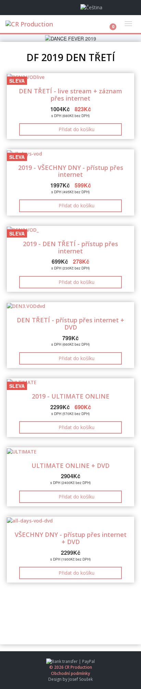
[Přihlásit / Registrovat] (126, 7)
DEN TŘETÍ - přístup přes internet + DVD (70, 323)
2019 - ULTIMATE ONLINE (71, 396)
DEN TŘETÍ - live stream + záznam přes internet (70, 94)
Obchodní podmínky (70, 673)
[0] (107, 22)
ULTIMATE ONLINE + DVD (70, 465)
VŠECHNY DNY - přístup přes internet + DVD (71, 538)
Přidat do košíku (76, 129)
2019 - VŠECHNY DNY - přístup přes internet (70, 171)
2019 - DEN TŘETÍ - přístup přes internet (70, 247)
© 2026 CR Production (70, 667)
